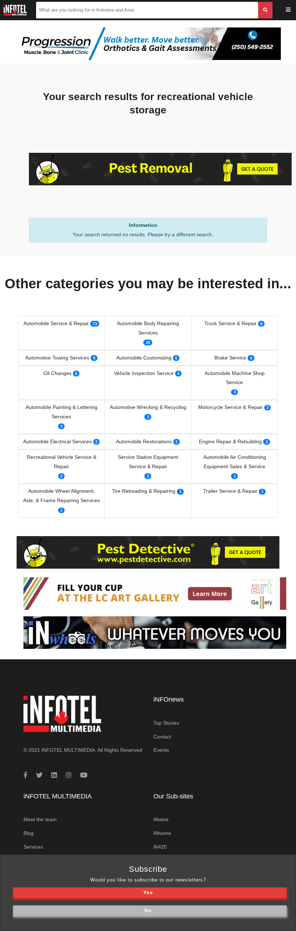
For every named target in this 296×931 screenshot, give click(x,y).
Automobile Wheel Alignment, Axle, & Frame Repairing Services (61, 495)
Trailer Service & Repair (230, 491)
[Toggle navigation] (293, 10)
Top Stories (166, 723)
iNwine (161, 819)
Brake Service (230, 358)
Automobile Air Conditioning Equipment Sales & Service (234, 461)
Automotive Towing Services (57, 358)
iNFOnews (168, 699)
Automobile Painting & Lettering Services (61, 411)
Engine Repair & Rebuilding (230, 441)
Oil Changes (57, 373)
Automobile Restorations (144, 441)
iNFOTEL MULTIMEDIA (68, 750)
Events (161, 750)
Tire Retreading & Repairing (143, 491)
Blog (28, 833)
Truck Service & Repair (230, 323)
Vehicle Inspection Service (144, 373)
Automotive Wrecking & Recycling (148, 407)
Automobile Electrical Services (57, 441)
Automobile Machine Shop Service (235, 377)
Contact (162, 737)
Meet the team (40, 819)
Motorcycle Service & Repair (230, 407)
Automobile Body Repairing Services (148, 328)
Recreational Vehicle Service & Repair (61, 461)
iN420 (160, 847)
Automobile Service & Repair (56, 323)
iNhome (162, 833)
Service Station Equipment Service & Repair (148, 461)
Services (33, 847)
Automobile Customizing (143, 358)
